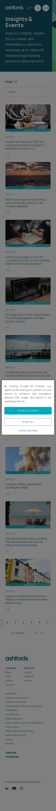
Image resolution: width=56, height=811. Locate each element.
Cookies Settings (28, 430)
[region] (28, 407)
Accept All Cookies (28, 410)
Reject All (28, 421)
